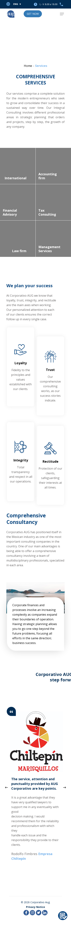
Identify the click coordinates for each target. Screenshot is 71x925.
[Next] (65, 787)
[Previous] (6, 787)
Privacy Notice (35, 907)
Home (28, 66)
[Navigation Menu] (62, 14)
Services (41, 66)
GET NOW (33, 13)
